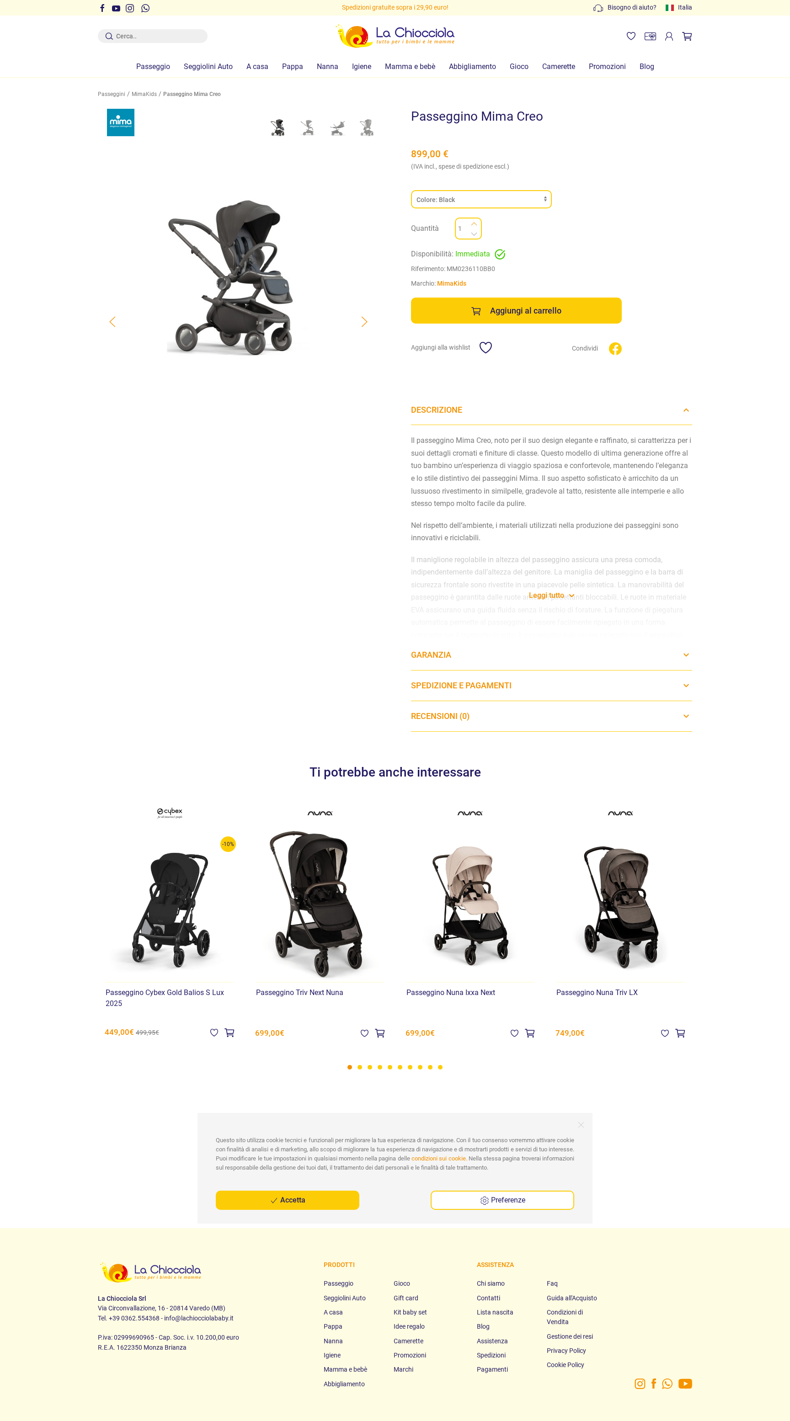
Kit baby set (410, 1312)
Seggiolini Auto (208, 66)
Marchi (403, 1369)
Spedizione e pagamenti (461, 685)
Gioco (519, 66)
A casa (257, 66)
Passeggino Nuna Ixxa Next (450, 992)
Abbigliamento (472, 66)
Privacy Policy (566, 1350)
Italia (685, 7)
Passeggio (153, 66)
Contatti (488, 1298)
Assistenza (492, 1341)
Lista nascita (495, 1312)
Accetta (291, 1200)
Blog (647, 66)
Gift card (406, 1298)
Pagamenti (492, 1369)
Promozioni (607, 66)
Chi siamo (491, 1283)
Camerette (558, 66)
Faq (552, 1283)
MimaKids (144, 94)
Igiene (361, 66)
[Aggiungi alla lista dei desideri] (214, 1031)
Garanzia (431, 655)
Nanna (327, 66)
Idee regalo (409, 1326)
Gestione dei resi (570, 1336)
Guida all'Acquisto (572, 1298)
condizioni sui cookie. (439, 1158)
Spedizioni (491, 1355)
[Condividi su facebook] (615, 348)
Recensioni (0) (440, 716)
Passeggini (111, 94)
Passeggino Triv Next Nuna (299, 992)
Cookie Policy (565, 1364)
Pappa (292, 66)
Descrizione (436, 410)
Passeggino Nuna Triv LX (597, 992)
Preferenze (507, 1200)
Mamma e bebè (410, 66)
